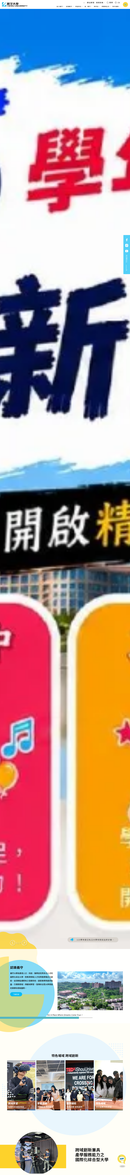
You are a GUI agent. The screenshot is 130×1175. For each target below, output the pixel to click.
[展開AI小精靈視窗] (122, 1158)
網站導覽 (90, 2)
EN (119, 2)
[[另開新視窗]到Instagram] (126, 245)
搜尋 (111, 2)
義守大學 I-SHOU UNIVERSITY (14, 4)
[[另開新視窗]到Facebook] (126, 240)
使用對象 (100, 2)
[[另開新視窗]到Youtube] (126, 251)
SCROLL (127, 259)
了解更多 (16, 994)
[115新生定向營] (65, 479)
